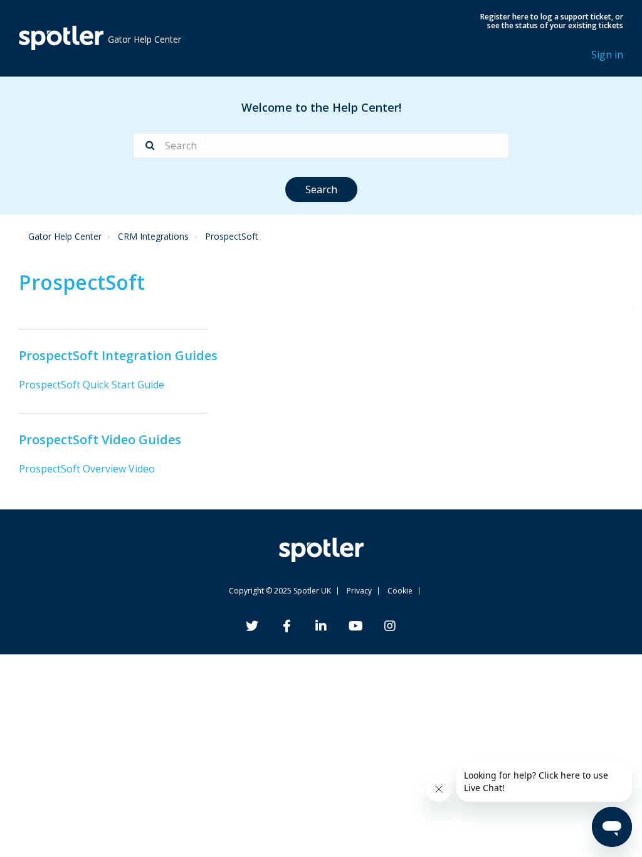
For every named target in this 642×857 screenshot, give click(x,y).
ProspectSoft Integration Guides (118, 355)
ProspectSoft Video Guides (100, 439)
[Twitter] (252, 627)
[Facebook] (287, 627)
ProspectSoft (231, 236)
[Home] (61, 38)
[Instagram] (390, 627)
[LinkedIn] (321, 627)
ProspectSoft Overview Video (87, 469)
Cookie (400, 590)
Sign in (607, 54)
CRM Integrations (153, 236)
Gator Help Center (65, 236)
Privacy (359, 590)
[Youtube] (356, 627)
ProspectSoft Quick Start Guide (91, 384)
